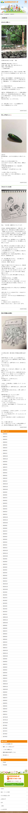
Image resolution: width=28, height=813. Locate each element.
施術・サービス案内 (5, 792)
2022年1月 (5, 581)
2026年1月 (5, 453)
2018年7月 (5, 697)
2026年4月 (5, 445)
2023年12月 (5, 517)
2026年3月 (5, 447)
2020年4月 (5, 639)
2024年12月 (5, 483)
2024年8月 (5, 495)
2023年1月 (5, 547)
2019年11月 (5, 653)
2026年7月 (5, 436)
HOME (2, 788)
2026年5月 (5, 442)
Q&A (2, 802)
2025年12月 (5, 456)
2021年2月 (5, 611)
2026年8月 (5, 433)
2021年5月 (5, 603)
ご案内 (2, 805)
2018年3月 (5, 708)
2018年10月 (5, 689)
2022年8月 (5, 561)
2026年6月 (5, 439)
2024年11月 (5, 486)
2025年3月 (5, 478)
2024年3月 (5, 508)
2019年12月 (5, 650)
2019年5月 (5, 669)
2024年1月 (5, 514)
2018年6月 (5, 700)
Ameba (4, 762)
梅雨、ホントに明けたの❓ (8, 746)
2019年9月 (5, 658)
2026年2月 (5, 450)
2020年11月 (5, 619)
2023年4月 (5, 539)
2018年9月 (5, 692)
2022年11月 (5, 553)
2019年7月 (5, 664)
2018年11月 (5, 686)
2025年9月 (5, 461)
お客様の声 (3, 799)
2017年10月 (5, 722)
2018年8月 (5, 694)
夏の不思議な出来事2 (6, 313)
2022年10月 (5, 556)
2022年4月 (5, 572)
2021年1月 (5, 614)
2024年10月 (5, 489)
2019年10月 (5, 656)
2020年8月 (5, 628)
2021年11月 (5, 586)
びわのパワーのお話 (6, 186)
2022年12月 (5, 550)
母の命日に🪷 (6, 755)
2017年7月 (5, 731)
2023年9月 (5, 525)
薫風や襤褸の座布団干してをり (9, 752)
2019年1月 (5, 681)
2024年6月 (5, 500)
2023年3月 (5, 542)
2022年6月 (5, 567)
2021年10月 (5, 589)
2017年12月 (5, 717)
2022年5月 (5, 569)
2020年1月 (5, 647)
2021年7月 (5, 597)
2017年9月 (5, 725)
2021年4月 (5, 606)
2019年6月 (5, 667)
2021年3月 (5, 608)
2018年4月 (5, 706)
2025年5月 (5, 472)
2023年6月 (5, 533)
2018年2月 (5, 711)
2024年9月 (5, 492)
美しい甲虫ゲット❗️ (6, 114)
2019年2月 (5, 678)
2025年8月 (5, 464)
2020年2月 (5, 644)
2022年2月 (5, 578)
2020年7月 (5, 631)
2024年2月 (5, 511)
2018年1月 (5, 714)
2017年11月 (5, 719)
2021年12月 (5, 583)
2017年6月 (5, 733)
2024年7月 (5, 497)
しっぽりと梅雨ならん (7, 749)
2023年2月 (5, 544)
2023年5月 (5, 536)
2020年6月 (5, 633)
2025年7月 (5, 467)
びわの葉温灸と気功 (5, 795)
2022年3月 (5, 575)
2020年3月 (5, 642)
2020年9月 (5, 625)
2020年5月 (5, 636)
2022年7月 (5, 564)
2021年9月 (5, 592)
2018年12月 (5, 683)
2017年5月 (5, 736)
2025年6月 (5, 470)
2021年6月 (5, 600)
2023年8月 (5, 528)
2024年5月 (5, 503)
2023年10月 (5, 522)
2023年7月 (5, 531)
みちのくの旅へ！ (5, 22)
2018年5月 (5, 703)
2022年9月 (5, 558)
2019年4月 (5, 672)
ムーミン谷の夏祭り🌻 (7, 744)
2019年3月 (5, 675)
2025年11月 (5, 458)
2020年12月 (5, 617)
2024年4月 (5, 506)
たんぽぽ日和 (4, 809)
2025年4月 (5, 475)
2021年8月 (5, 594)
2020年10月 (5, 622)
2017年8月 (5, 728)
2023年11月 (5, 519)
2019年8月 (5, 661)
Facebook (5, 764)
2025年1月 (5, 481)
